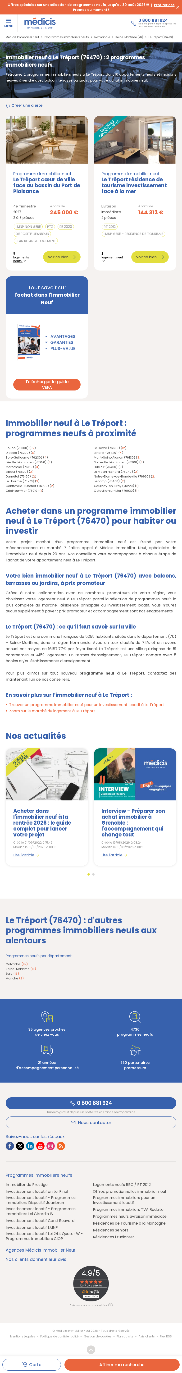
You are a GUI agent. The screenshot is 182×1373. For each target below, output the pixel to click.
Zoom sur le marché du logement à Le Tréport (52, 711)
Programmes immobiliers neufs (39, 1175)
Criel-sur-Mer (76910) (22, 490)
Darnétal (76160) (18, 476)
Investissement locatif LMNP (32, 1227)
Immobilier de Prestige (27, 1184)
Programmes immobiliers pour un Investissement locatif (124, 1200)
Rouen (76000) (17, 448)
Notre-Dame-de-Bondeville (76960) (122, 476)
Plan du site (125, 1336)
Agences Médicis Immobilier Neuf (41, 1250)
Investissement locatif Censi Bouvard (40, 1220)
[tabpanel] (47, 807)
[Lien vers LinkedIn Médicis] (30, 1146)
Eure (12, 973)
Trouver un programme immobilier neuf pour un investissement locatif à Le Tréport (86, 704)
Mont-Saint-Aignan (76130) (114, 457)
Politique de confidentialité (59, 1336)
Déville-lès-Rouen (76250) (26, 462)
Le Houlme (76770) (20, 481)
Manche (15, 978)
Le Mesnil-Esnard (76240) (113, 471)
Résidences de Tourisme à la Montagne (129, 1223)
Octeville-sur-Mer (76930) (114, 490)
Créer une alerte (26, 105)
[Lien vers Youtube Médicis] (40, 1146)
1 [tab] (88, 874)
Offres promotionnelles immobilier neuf (129, 1191)
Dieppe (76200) (18, 452)
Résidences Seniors (110, 1230)
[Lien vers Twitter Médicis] (20, 1146)
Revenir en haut (91, 1349)
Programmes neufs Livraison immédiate (130, 1216)
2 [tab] (93, 874)
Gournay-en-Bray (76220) (114, 486)
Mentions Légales (22, 1336)
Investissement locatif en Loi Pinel (37, 1191)
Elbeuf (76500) (17, 471)
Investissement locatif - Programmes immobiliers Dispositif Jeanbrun (41, 1200)
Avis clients (147, 1336)
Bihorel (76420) (106, 452)
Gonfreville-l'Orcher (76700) (27, 486)
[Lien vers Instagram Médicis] (50, 1146)
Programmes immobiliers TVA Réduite (128, 1209)
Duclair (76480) (106, 467)
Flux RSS (166, 1336)
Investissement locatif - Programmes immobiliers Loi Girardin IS (41, 1212)
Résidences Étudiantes (114, 1237)
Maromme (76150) (20, 467)
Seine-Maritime (21, 969)
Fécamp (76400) (107, 481)
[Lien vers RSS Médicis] (61, 1146)
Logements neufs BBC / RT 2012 (122, 1184)
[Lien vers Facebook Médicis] (10, 1146)
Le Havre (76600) (107, 448)
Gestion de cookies (97, 1336)
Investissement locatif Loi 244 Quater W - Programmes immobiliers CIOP (44, 1236)
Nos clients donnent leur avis (36, 1259)
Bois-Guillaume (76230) (24, 457)
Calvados (17, 964)
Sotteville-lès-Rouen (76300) (116, 462)
